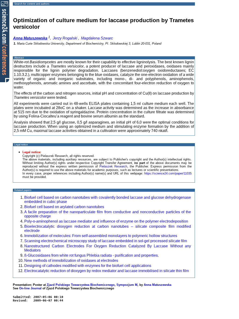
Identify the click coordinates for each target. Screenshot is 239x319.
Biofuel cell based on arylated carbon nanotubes (64, 207)
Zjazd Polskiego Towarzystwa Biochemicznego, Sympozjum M (92, 285)
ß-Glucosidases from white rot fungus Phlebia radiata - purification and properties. (91, 255)
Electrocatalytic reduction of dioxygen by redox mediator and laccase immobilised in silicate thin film (106, 271)
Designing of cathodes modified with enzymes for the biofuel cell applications (87, 266)
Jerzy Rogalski (65, 38)
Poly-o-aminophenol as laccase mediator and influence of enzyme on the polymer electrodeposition (106, 221)
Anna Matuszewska (157, 285)
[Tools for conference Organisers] (4, 41)
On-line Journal (30, 288)
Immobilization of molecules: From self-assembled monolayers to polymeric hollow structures (100, 236)
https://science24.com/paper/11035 (168, 173)
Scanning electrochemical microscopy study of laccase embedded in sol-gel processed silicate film (105, 241)
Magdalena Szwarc (97, 38)
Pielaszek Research (113, 166)
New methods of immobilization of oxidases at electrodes (71, 260)
